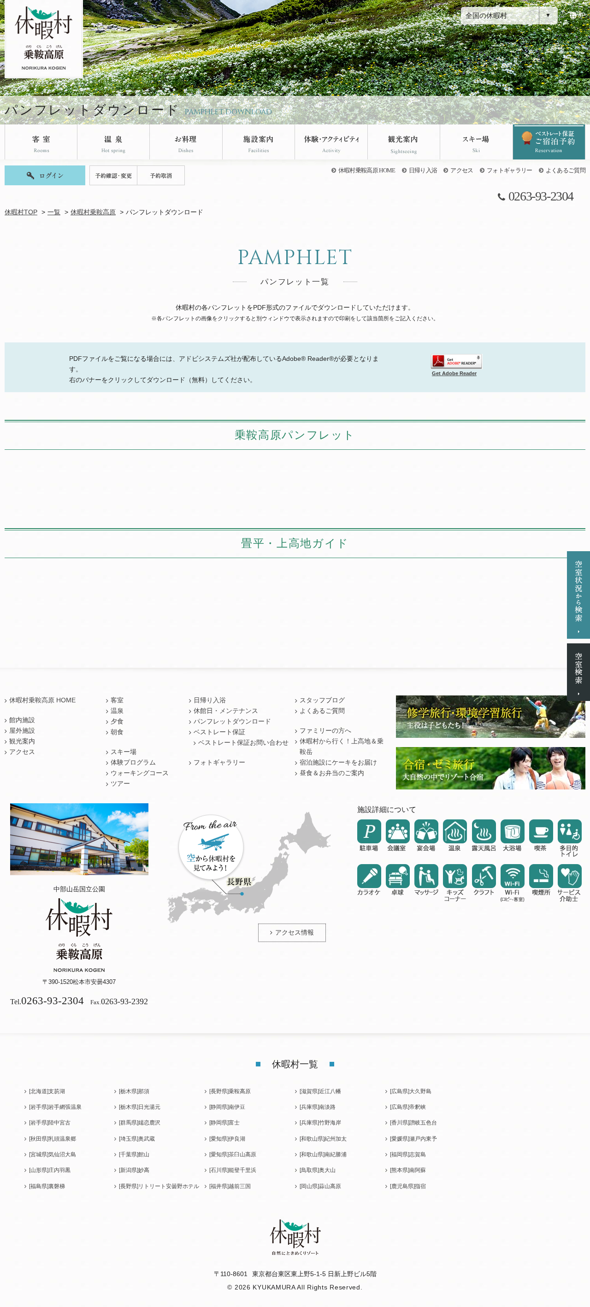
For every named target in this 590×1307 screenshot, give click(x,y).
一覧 (53, 212)
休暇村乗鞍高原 (93, 212)
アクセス (461, 170)
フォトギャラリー (509, 170)
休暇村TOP (21, 212)
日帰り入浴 (423, 170)
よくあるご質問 (565, 170)
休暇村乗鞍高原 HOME (366, 170)
